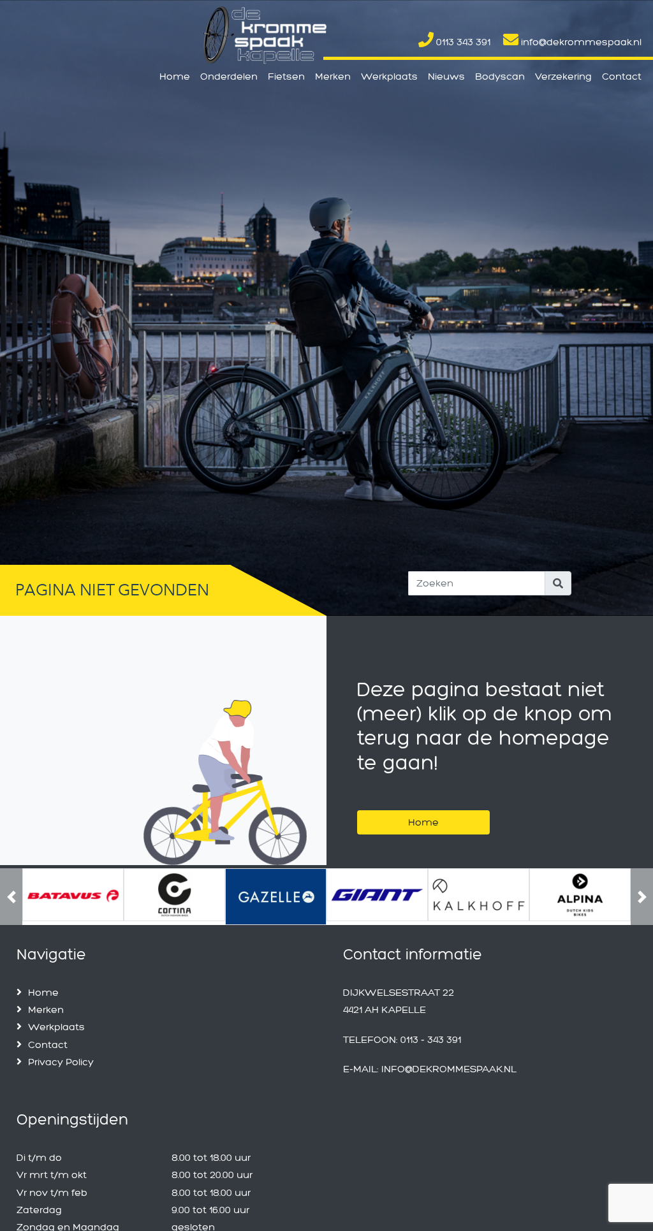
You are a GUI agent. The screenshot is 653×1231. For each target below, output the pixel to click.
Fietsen (286, 76)
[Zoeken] (558, 583)
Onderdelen (229, 76)
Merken (333, 76)
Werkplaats (389, 76)
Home (174, 76)
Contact (622, 76)
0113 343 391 (462, 42)
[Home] (423, 806)
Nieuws (446, 76)
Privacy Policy (61, 1062)
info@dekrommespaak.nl (580, 42)
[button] (11, 896)
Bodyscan (500, 76)
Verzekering (563, 76)
